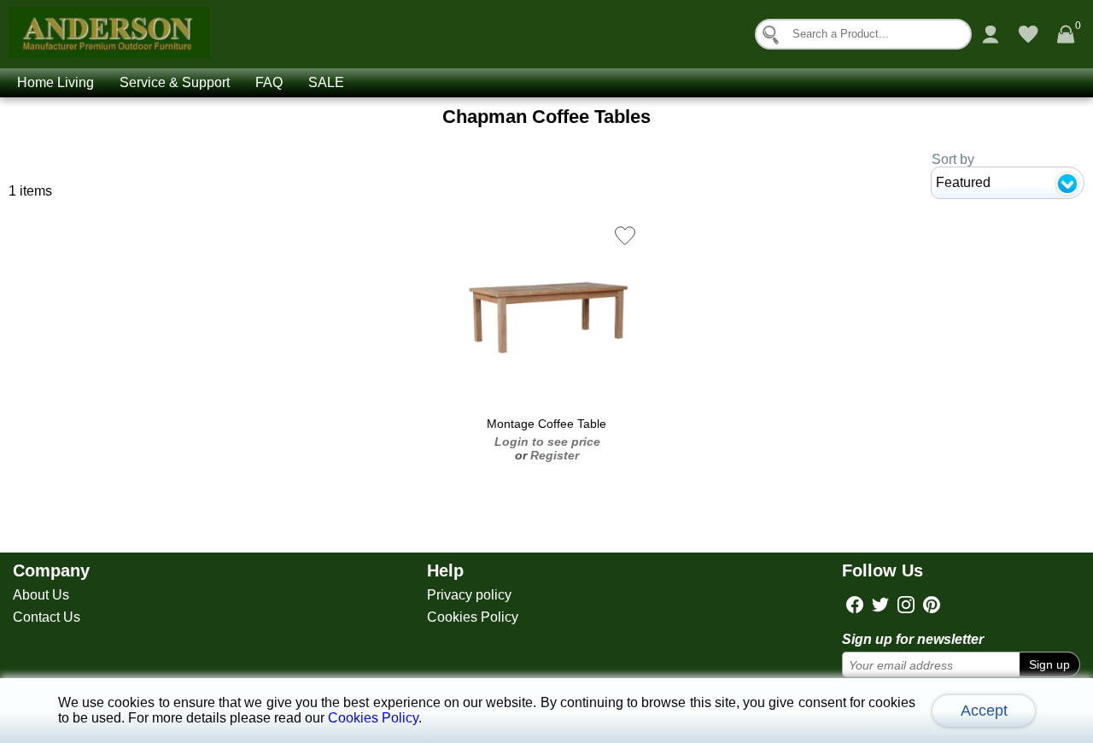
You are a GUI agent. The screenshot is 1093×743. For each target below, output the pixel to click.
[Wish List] (1028, 34)
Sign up (1049, 664)
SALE (326, 82)
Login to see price (547, 441)
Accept (984, 710)
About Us (41, 595)
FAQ (269, 82)
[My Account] (990, 34)
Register (554, 455)
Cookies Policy (472, 617)
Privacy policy (469, 595)
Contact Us (46, 617)
